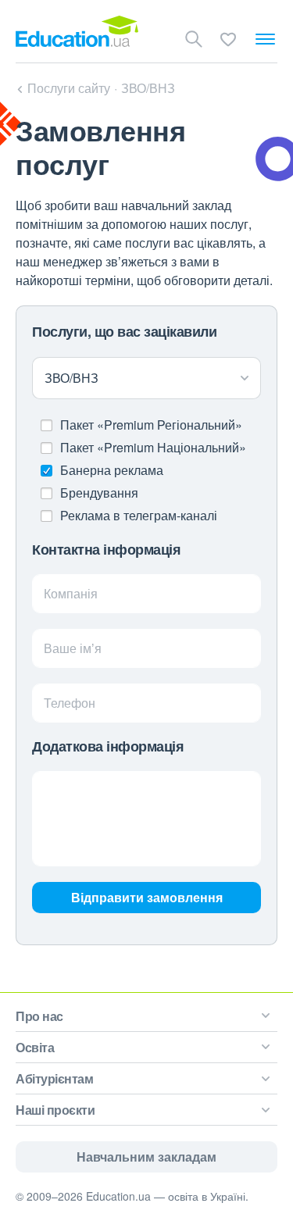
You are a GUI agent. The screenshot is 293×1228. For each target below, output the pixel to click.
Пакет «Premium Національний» (153, 447)
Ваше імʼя (73, 648)
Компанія (71, 593)
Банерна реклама (111, 470)
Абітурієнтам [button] (54, 1078)
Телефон (69, 703)
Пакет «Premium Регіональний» (151, 425)
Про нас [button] (39, 1016)
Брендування (99, 493)
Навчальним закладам (146, 1157)
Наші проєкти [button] (55, 1110)
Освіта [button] (35, 1047)
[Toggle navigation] (265, 39)
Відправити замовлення (147, 897)
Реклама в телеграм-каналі (138, 515)
